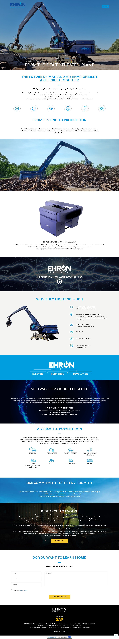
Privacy (56, 631)
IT (104, 6)
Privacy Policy (23, 590)
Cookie (63, 631)
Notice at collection (52, 637)
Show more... (59, 541)
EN (107, 6)
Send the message (59, 597)
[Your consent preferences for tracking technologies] (116, 636)
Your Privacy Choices (62, 637)
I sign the (20, 590)
